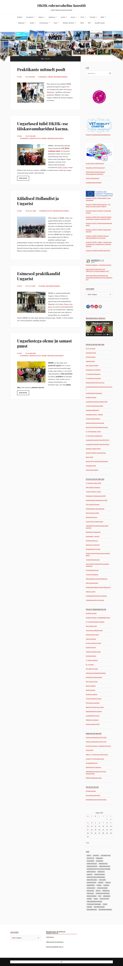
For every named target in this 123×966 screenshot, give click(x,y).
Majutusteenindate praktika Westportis (98, 587)
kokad (99, 885)
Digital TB (90, 858)
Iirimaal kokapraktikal (93, 418)
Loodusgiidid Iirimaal (92, 715)
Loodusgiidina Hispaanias (94, 393)
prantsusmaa (91, 896)
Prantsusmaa (44, 23)
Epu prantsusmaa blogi (93, 795)
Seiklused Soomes (91, 517)
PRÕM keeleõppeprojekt (94, 778)
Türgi (105, 904)
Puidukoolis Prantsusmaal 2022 (96, 496)
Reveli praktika (90, 686)
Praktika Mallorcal (92, 540)
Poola (82, 17)
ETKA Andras (63, 167)
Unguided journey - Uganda (94, 414)
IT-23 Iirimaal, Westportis (94, 436)
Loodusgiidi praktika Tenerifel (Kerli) (97, 440)
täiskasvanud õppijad (94, 901)
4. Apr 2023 (31, 77)
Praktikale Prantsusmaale (94, 677)
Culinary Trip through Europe (95, 759)
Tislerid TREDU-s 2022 (93, 491)
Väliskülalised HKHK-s (55, 138)
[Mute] (108, 334)
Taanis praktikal (91, 639)
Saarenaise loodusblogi (93, 532)
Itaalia (32, 23)
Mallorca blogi (90, 591)
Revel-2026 (89, 457)
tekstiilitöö (104, 898)
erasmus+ (99, 858)
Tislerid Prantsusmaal (93, 559)
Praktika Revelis (91, 656)
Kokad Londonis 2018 (92, 724)
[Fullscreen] (110, 334)
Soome (73, 17)
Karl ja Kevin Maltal (92, 365)
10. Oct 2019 (32, 211)
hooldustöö (91, 882)
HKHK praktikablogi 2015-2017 (96, 741)
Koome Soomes (91, 357)
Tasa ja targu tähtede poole (94, 630)
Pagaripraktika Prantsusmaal (95, 423)
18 (91, 830)
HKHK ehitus (103, 863)
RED (89, 23)
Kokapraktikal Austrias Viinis (95, 382)
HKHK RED (89, 750)
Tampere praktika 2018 (93, 652)
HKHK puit (101, 871)
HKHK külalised (104, 866)
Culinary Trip (105, 855)
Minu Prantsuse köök (92, 513)
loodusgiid (91, 888)
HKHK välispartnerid (92, 178)
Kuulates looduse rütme (93, 448)
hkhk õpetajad (100, 874)
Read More (23, 178)
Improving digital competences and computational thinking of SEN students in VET (99, 277)
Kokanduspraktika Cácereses (95, 600)
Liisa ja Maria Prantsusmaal (94, 521)
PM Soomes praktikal (92, 703)
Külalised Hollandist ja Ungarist (38, 201)
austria (96, 855)
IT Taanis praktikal (92, 660)
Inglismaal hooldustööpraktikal (96, 673)
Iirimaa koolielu (91, 791)
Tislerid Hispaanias (92, 574)
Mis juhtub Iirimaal (92, 669)
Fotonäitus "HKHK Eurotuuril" (95, 168)
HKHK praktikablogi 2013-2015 (96, 737)
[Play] (88, 334)
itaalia (108, 882)
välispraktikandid (60, 77)
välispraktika (92, 909)
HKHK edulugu (92, 863)
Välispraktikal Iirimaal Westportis (96, 579)
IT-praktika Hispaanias (93, 374)
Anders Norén (74, 962)
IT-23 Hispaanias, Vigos (93, 431)
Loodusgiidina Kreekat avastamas (96, 596)
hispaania (99, 861)
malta (98, 890)
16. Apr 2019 (32, 353)
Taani (55, 23)
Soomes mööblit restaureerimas (96, 453)
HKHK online (91, 871)
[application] (99, 328)
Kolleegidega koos (92, 763)
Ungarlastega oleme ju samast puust (44, 343)
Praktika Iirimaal (91, 613)
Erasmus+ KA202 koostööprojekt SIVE (98, 250)
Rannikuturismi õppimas (93, 767)
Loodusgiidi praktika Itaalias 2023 (96, 401)
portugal (90, 893)
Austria (63, 17)
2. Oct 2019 (31, 286)
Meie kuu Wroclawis (92, 634)
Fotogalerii (29, 17)
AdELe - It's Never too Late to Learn (97, 754)
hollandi (102, 879)
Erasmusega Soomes (92, 570)
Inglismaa (52, 17)
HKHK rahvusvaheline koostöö (61, 5)
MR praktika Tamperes (93, 487)
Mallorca (90, 890)
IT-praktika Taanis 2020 (93, 483)
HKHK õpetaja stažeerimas (96, 877)
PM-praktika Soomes (92, 504)
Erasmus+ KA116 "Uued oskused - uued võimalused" (98, 199)
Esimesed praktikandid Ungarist (38, 276)
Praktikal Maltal (91, 397)
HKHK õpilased (92, 879)
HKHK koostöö (35, 138)
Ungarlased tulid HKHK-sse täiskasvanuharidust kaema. (43, 126)
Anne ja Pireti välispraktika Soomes (97, 427)
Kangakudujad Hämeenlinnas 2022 (96, 500)
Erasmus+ (43, 77)
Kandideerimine (100, 23)
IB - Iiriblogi (90, 664)
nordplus (106, 890)
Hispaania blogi (91, 353)
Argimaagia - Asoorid (92, 536)
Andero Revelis (90, 690)
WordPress (56, 962)
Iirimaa (41, 17)
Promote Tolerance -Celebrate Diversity (98, 746)
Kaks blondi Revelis (92, 583)
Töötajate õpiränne (68, 23)
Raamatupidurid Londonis (94, 711)
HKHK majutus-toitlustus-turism (98, 869)
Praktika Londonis (91, 694)
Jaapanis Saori (90, 361)
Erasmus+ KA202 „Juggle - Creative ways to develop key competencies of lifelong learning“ (99, 244)
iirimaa (100, 882)
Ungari (50, 77)
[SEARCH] (110, 73)
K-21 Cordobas (90, 348)
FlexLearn (90, 861)
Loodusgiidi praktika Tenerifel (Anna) (97, 444)
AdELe (82, 23)
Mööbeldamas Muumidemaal (95, 509)
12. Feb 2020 (31, 136)
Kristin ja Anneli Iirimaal (93, 643)
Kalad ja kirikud (91, 647)
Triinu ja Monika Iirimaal (93, 698)
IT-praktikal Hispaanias (93, 378)
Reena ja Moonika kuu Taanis (95, 707)
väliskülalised (99, 906)
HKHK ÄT (89, 874)
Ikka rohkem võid (91, 626)
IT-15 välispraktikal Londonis (95, 622)
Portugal (92, 17)
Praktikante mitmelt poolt (41, 69)
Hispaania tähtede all (92, 410)
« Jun (87, 842)
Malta (102, 17)
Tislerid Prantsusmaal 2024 (94, 406)
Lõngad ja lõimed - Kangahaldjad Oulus (98, 617)
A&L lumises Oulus (92, 681)
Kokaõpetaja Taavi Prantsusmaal (96, 799)
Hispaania (21, 23)
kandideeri (91, 885)
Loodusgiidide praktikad (93, 182)
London (106, 885)
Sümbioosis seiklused (92, 545)
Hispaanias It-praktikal (93, 370)
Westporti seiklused (92, 720)
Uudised (19, 17)
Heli (20, 77)
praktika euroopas (102, 893)
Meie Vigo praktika (92, 470)
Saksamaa (106, 896)
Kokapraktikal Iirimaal (93, 549)
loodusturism (102, 888)
